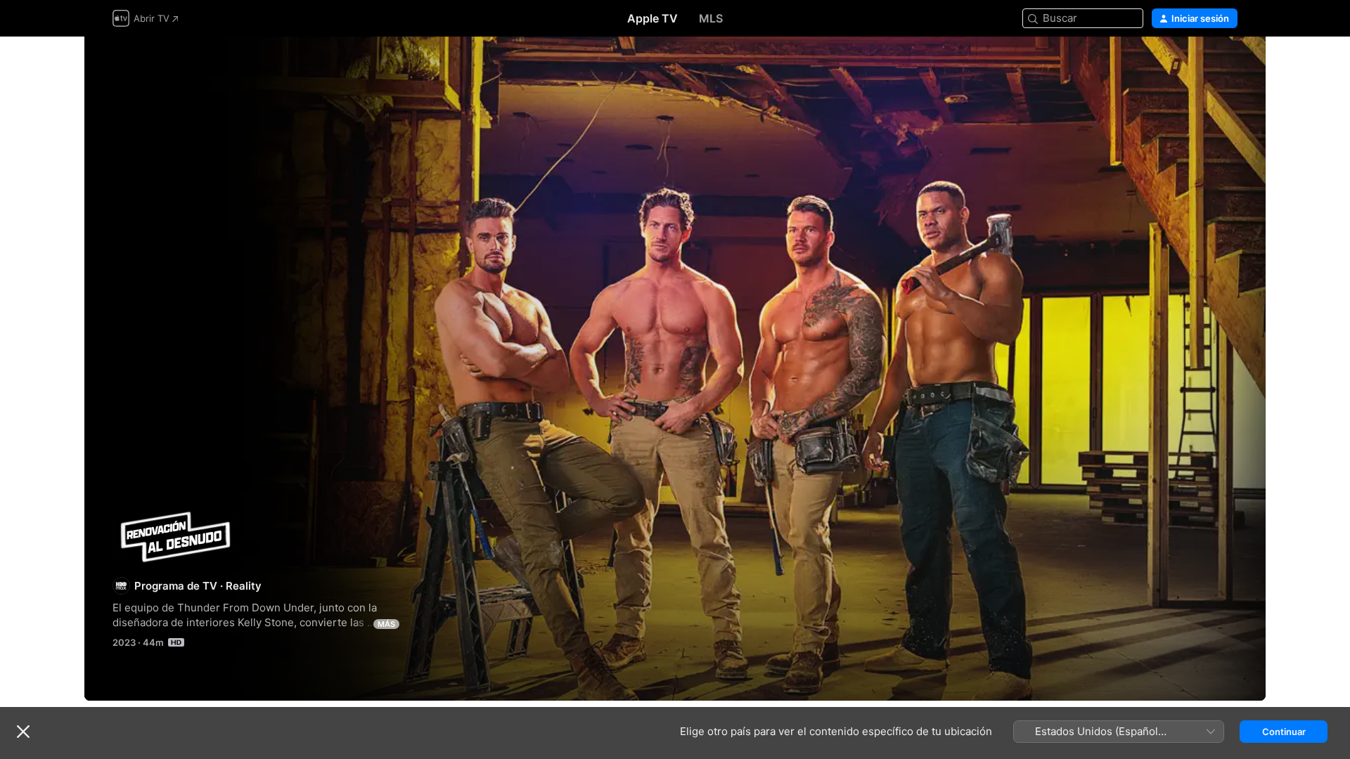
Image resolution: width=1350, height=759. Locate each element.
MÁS (386, 624)
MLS (711, 18)
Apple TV (652, 18)
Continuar (1284, 731)
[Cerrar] (23, 731)
